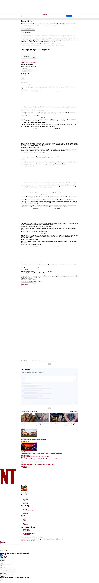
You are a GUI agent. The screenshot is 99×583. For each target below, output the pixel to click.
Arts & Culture (25, 499)
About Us (24, 518)
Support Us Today (24, 284)
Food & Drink (25, 498)
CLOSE (23, 78)
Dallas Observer (26, 529)
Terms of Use (25, 512)
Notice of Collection (25, 62)
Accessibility (32, 536)
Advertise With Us (26, 508)
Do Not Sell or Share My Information (28, 540)
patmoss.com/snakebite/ (59, 39)
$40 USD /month (39, 281)
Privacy (34, 62)
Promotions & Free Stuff (28, 510)
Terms (31, 62)
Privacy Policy (25, 513)
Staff (24, 523)
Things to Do (3, 554)
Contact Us (25, 520)
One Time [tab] (23, 278)
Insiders (2, 555)
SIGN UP (23, 60)
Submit (5, 573)
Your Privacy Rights (39, 536)
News (24, 496)
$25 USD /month (32, 281)
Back (1, 573)
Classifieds (25, 509)
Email (22, 53)
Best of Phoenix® (4, 556)
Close (1, 579)
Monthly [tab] (27, 278)
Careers (24, 519)
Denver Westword (26, 530)
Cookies (28, 536)
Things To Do (25, 502)
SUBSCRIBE (24, 71)
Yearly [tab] (31, 278)
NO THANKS (29, 71)
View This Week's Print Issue (26, 492)
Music (24, 500)
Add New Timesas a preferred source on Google (28, 29)
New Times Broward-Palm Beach (29, 533)
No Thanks (2, 560)
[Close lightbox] (0, 580)
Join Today (2, 558)
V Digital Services (26, 534)
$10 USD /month (25, 281)
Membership (25, 524)
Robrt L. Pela (24, 25)
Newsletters (25, 503)
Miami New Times (26, 531)
